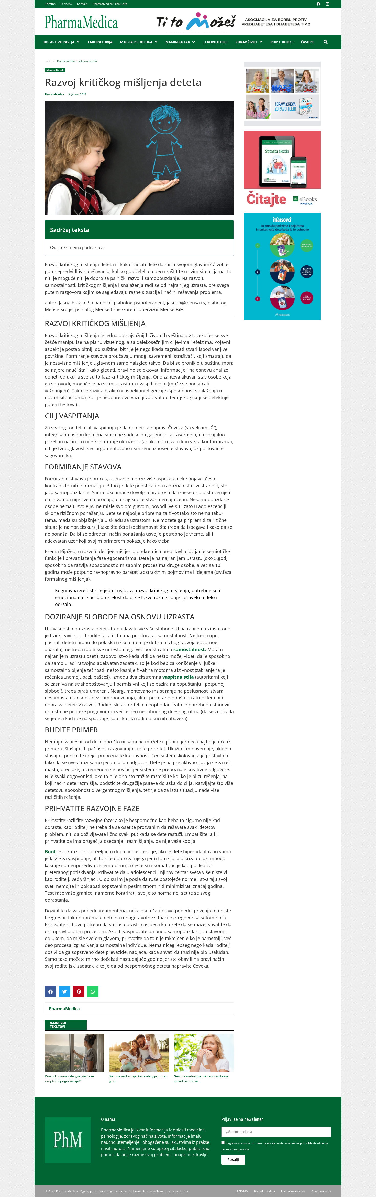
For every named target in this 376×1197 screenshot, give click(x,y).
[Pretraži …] (325, 42)
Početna (50, 4)
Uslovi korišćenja (293, 1191)
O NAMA (66, 4)
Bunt (51, 851)
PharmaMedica (64, 1008)
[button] (61, 42)
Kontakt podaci (264, 1191)
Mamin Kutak (55, 70)
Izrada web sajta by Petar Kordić (166, 1191)
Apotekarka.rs (321, 1191)
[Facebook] (318, 4)
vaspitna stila (178, 677)
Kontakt (82, 4)
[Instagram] (327, 4)
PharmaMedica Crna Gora (110, 4)
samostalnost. (189, 649)
